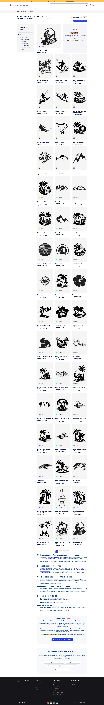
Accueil (18, 11)
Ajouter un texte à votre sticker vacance (62, 639)
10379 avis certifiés (70, 1)
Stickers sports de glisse (26, 48)
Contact (72, 682)
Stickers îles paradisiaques (25, 42)
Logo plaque (37, 689)
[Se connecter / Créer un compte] (93, 5)
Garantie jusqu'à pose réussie (73, 662)
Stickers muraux (54, 8)
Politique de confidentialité (58, 692)
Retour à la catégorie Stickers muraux (80, 20)
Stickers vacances (25, 39)
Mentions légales (56, 684)
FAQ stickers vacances (53, 665)
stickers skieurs (80, 569)
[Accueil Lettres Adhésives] (16, 5)
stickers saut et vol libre (45, 571)
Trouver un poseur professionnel (62, 669)
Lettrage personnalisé (14, 8)
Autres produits (90, 8)
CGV (54, 682)
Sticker (21, 29)
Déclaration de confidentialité (58, 694)
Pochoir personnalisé (25, 8)
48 (84, 17)
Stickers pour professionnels (39, 8)
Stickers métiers (66, 8)
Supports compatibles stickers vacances (54, 662)
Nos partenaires (56, 688)
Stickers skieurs (25, 45)
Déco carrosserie (77, 8)
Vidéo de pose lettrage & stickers (69, 665)
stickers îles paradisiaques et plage (54, 558)
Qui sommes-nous (56, 686)
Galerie (54, 690)
